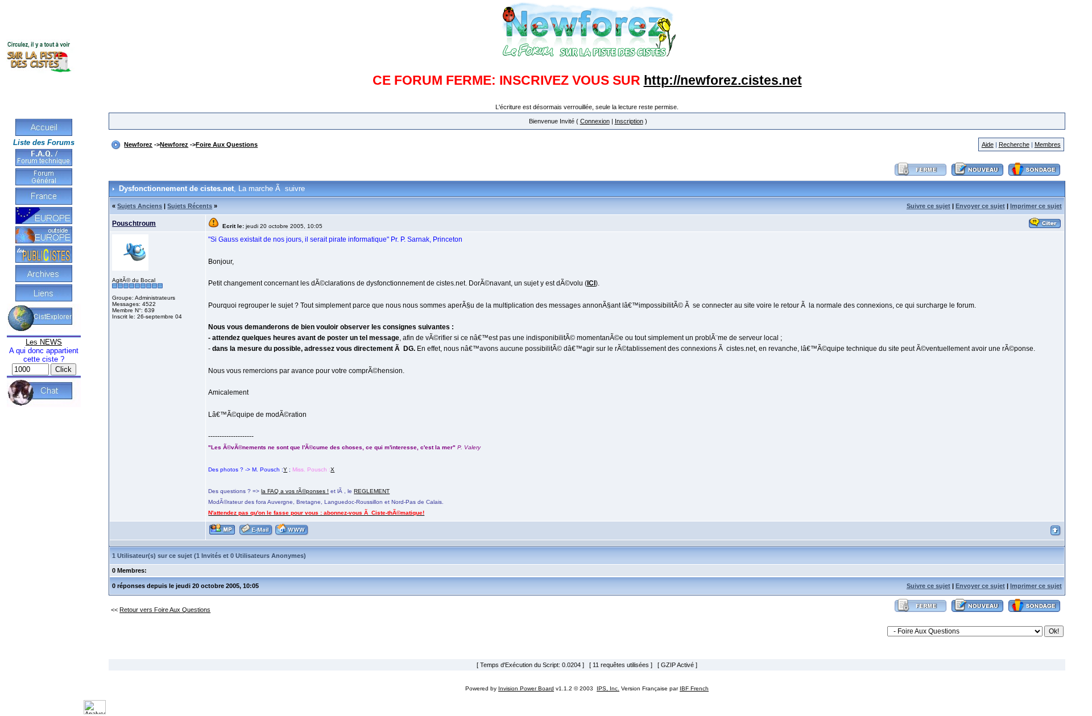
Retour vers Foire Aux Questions (164, 609)
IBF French (694, 688)
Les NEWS (44, 342)
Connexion (595, 121)
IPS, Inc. (608, 688)
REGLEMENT (372, 491)
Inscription (629, 121)
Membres (1048, 144)
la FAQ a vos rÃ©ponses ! (295, 491)
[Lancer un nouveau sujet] (977, 176)
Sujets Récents (189, 205)
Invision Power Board (526, 688)
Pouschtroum (134, 223)
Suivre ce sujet (928, 205)
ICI (591, 283)
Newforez (138, 144)
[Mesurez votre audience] (95, 712)
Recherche (1014, 144)
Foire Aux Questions (227, 144)
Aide (988, 144)
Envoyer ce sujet (980, 205)
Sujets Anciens (139, 205)
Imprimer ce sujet (1036, 205)
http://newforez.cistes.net (723, 80)
